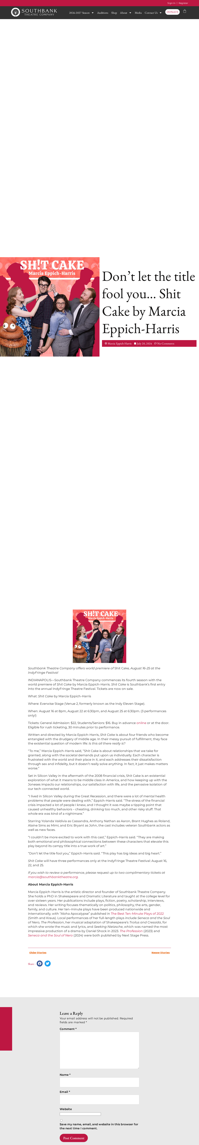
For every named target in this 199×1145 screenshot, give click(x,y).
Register (183, 3)
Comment (68, 1029)
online (141, 723)
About (123, 12)
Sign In (171, 3)
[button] (40, 963)
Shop (114, 12)
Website (66, 1109)
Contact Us (151, 12)
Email (65, 1092)
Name (65, 1075)
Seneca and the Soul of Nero (50, 935)
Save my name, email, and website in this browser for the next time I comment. (99, 1126)
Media (138, 12)
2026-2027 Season (79, 12)
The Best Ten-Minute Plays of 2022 (137, 913)
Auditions (102, 12)
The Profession (131, 931)
